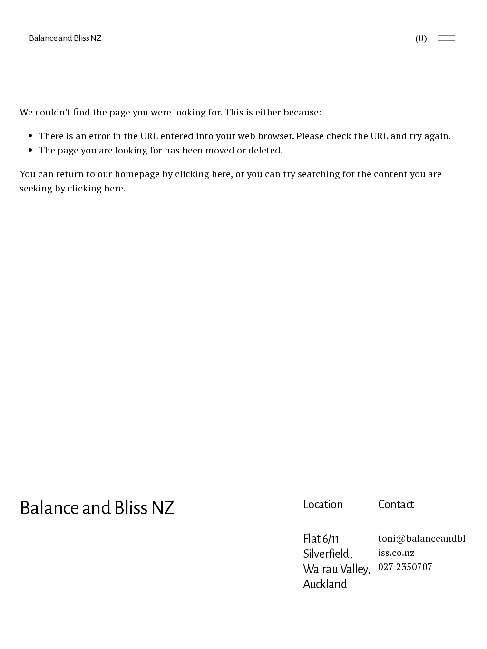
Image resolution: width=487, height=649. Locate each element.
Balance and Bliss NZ (65, 38)
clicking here (203, 173)
